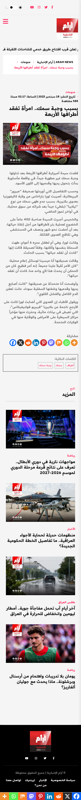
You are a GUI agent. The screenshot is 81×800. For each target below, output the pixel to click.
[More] (74, 342)
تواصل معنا (13, 780)
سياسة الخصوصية (63, 780)
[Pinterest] (43, 342)
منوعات (25, 62)
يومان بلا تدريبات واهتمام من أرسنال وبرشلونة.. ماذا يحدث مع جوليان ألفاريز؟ (42, 681)
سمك (59, 365)
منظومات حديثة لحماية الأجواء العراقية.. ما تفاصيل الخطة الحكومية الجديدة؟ (41, 540)
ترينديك (30, 780)
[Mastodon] (51, 342)
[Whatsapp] (66, 342)
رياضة (71, 455)
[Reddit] (28, 342)
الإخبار (43, 780)
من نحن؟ (41, 785)
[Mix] (58, 342)
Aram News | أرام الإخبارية (55, 62)
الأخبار (71, 529)
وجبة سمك (45, 365)
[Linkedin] (35, 342)
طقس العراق (66, 602)
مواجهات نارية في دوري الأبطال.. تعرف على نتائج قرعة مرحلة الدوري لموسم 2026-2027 (43, 467)
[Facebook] (12, 342)
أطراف (70, 365)
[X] (20, 342)
